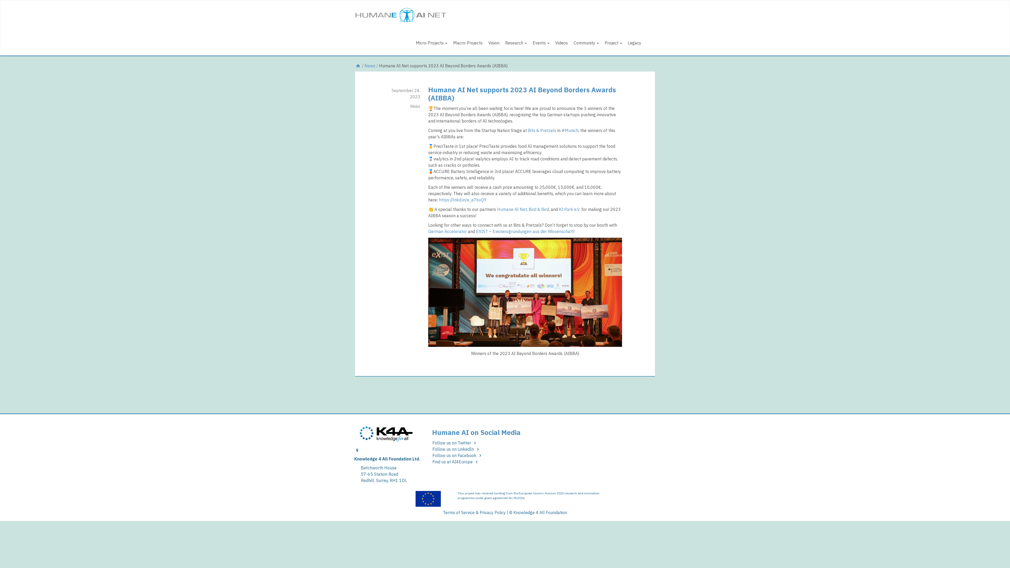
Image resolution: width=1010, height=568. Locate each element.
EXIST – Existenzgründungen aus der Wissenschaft (524, 231)
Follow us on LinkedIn (453, 449)
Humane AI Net (512, 209)
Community (585, 42)
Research (514, 42)
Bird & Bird (539, 209)
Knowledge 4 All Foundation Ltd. (387, 459)
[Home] (358, 65)
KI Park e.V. (569, 209)
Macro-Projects (468, 42)
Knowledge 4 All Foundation (540, 512)
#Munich (570, 130)
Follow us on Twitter (452, 442)
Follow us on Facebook (454, 455)
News (370, 65)
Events (540, 42)
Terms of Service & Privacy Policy (474, 512)
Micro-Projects (430, 42)
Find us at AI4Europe (453, 461)
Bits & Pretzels (542, 130)
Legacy (634, 42)
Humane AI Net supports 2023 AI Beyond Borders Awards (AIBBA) (522, 93)
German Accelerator (447, 231)
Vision (493, 42)
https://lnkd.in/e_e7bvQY (462, 199)
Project (612, 42)
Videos (561, 42)
